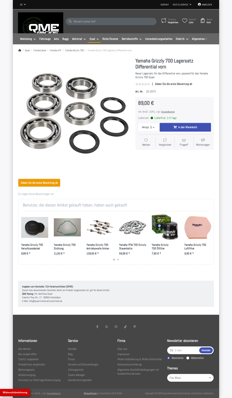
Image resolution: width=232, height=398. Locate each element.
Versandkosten (168, 111)
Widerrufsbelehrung (15, 392)
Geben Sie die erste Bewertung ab (173, 84)
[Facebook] (97, 327)
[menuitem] (28, 39)
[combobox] (23, 4)
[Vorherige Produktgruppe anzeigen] (21, 238)
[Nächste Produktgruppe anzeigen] (210, 238)
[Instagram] (116, 327)
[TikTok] (125, 327)
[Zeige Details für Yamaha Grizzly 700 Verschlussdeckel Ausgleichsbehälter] (34, 227)
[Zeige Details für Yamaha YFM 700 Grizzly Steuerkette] (132, 227)
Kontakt (165, 4)
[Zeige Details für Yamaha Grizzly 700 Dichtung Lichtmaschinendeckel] (67, 227)
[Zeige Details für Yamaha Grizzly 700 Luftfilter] (197, 227)
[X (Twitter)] (107, 327)
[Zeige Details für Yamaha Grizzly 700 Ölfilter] (165, 227)
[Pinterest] (135, 327)
